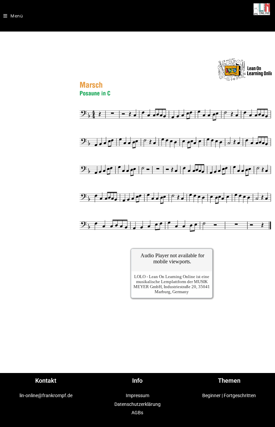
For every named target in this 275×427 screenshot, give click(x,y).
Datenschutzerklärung (137, 404)
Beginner (211, 395)
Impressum (137, 395)
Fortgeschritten (240, 395)
